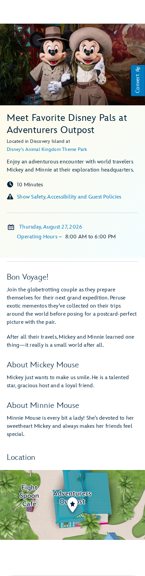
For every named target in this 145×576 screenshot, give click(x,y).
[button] (138, 80)
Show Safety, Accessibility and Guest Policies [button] (69, 197)
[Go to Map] (72, 505)
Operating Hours (38, 237)
